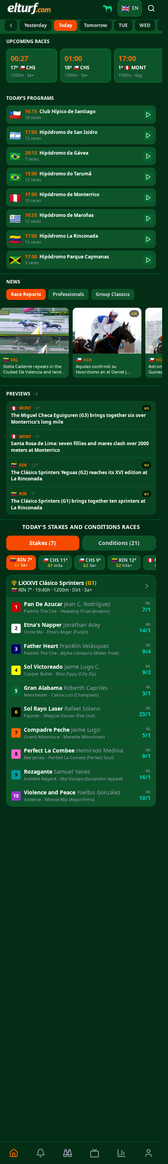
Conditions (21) (118, 543)
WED (144, 25)
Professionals (68, 294)
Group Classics (113, 294)
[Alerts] (40, 1153)
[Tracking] (67, 1153)
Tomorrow (95, 25)
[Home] (13, 1153)
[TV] (94, 1153)
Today (65, 25)
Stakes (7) (42, 543)
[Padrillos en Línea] (107, 8)
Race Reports (26, 294)
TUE (123, 25)
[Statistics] (121, 1153)
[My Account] (148, 1153)
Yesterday (35, 25)
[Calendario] (11, 25)
